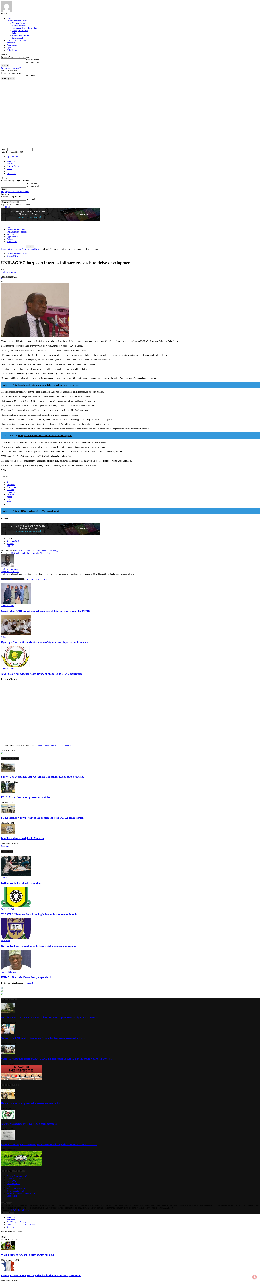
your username (32, 60)
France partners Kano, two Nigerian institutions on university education (41, 1275)
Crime (3, 637)
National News (18, 23)
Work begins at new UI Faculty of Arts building (27, 1254)
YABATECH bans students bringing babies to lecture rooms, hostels (39, 914)
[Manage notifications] (254, 1277)
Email (9, 168)
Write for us (12, 50)
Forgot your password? (11, 68)
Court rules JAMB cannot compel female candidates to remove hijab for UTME (45, 610)
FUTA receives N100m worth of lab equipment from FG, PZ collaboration (42, 817)
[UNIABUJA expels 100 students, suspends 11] (16, 969)
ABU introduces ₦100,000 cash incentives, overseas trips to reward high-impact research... (51, 1017)
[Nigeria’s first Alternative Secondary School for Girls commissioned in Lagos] (8, 1033)
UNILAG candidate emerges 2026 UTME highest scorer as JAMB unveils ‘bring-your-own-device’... (56, 1058)
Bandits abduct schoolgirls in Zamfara (22, 838)
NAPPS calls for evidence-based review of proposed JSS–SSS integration (41, 673)
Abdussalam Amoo (9, 272)
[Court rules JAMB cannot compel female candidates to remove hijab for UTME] (16, 603)
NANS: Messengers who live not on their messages (29, 1123)
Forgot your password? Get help (15, 191)
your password (32, 62)
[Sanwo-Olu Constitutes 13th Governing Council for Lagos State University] (8, 771)
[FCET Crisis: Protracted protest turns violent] (8, 792)
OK (3, 1237)
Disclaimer (11, 173)
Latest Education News (17, 21)
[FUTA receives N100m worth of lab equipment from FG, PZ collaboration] (8, 812)
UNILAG (11, 546)
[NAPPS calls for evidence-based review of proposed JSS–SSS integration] (16, 666)
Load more (5, 846)
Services (10, 1227)
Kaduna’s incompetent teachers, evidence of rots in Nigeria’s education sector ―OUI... (49, 1144)
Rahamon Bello (13, 541)
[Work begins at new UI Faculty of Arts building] (8, 1249)
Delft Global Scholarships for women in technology (36, 550)
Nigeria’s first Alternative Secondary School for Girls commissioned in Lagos (43, 1038)
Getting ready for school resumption (21, 883)
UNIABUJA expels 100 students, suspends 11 (26, 977)
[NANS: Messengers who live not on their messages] (8, 1118)
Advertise (11, 1220)
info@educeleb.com (20, 1210)
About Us (11, 161)
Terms (9, 171)
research (10, 543)
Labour (15, 33)
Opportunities (12, 45)
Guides (4, 877)
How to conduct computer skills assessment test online (30, 1103)
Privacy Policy (13, 166)
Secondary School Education (24, 28)
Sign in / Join (12, 156)
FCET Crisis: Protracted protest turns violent (26, 797)
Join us (10, 164)
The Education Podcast (16, 40)
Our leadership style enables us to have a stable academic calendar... (38, 945)
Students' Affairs (8, 909)
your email (30, 75)
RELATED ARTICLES (12, 579)
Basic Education (19, 25)
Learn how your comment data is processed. (53, 746)
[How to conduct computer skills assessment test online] (8, 1098)
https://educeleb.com (10, 571)
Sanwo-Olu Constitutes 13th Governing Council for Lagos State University (42, 776)
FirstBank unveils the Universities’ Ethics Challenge (33, 553)
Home (9, 18)
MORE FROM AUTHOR (36, 579)
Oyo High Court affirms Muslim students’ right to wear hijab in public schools (44, 642)
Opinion (10, 47)
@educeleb (28, 983)
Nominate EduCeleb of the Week (21, 1224)
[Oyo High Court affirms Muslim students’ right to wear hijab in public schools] (16, 634)
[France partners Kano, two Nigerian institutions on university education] (8, 1270)
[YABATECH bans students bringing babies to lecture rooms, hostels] (16, 907)
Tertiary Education (20, 30)
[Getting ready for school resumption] (16, 875)
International (17, 38)
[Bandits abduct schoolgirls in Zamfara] (8, 833)
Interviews (11, 43)
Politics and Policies (20, 35)
